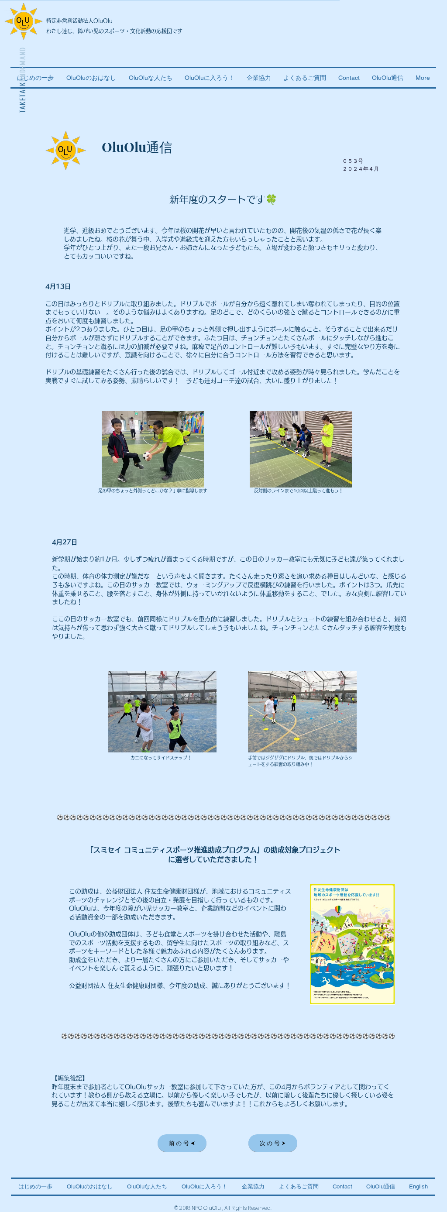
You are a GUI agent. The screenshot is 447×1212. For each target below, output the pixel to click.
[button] (387, 77)
